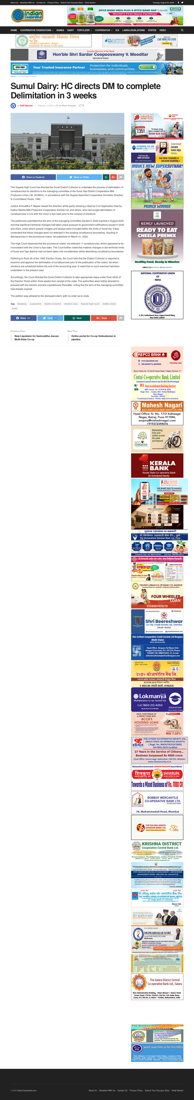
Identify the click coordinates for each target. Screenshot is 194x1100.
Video (162, 30)
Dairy (70, 30)
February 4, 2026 (45, 105)
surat (14, 308)
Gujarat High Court (90, 303)
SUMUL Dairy (109, 303)
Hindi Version (90, 2)
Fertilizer (83, 30)
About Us (14, 2)
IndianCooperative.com (26, 1090)
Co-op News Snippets (28, 76)
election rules (71, 303)
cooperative (35, 303)
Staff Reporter (26, 105)
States (152, 30)
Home (14, 30)
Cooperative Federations (35, 30)
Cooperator (102, 30)
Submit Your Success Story (72, 2)
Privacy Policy (53, 2)
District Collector (53, 303)
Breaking (22, 303)
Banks (60, 30)
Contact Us (40, 2)
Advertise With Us (27, 2)
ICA (117, 30)
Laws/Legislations (133, 30)
